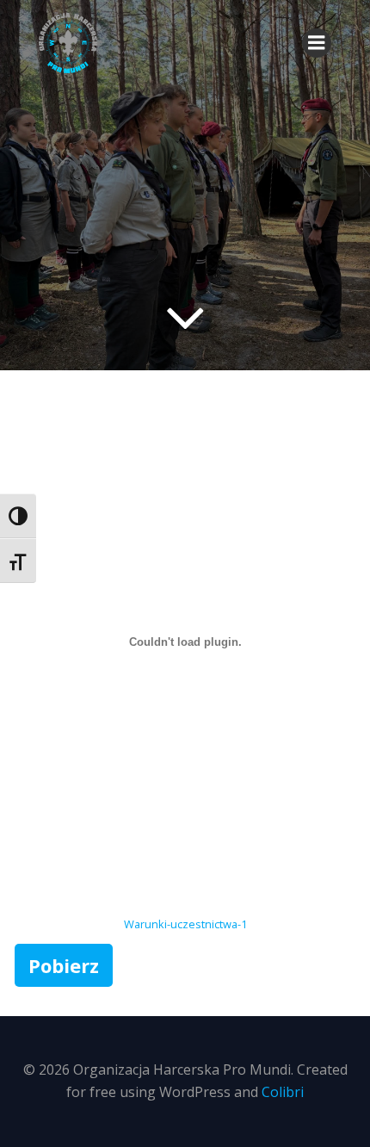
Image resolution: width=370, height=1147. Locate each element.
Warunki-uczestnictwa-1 (185, 924)
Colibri (283, 1091)
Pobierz (63, 965)
